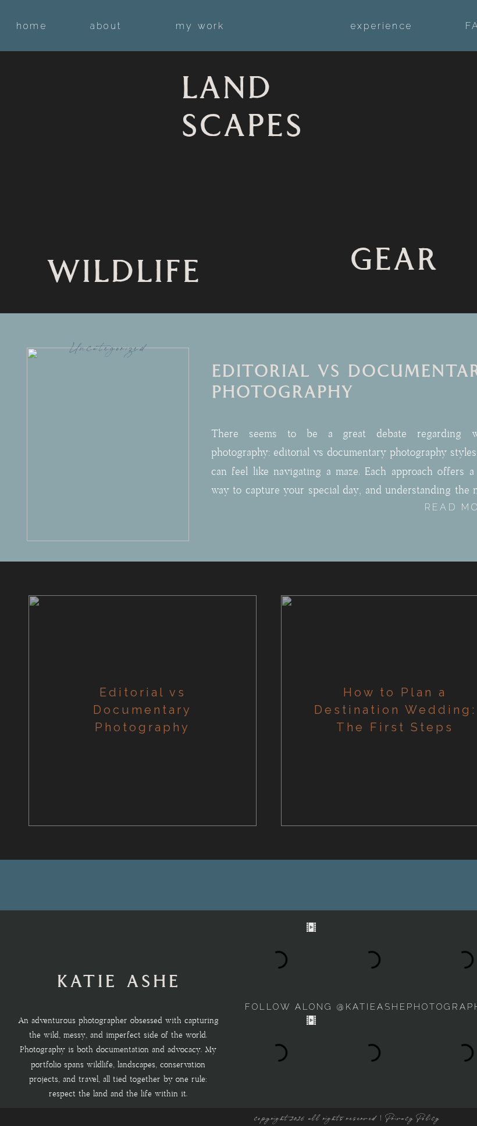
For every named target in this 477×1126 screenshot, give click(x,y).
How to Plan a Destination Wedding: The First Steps (395, 709)
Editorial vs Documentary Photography (142, 709)
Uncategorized (108, 348)
